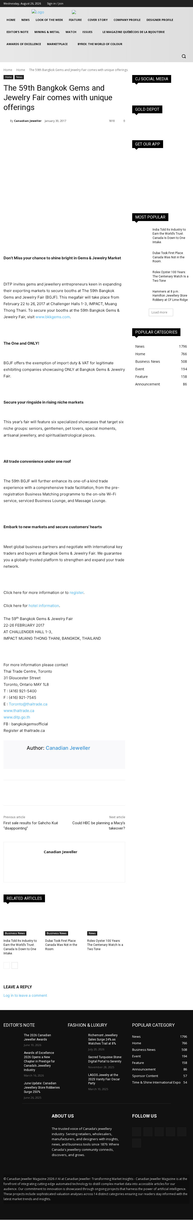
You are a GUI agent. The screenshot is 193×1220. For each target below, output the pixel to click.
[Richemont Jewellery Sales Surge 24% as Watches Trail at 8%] (76, 1039)
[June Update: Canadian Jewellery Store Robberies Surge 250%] (12, 1087)
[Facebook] (166, 4)
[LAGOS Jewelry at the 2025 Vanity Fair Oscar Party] (76, 1079)
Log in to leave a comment (25, 995)
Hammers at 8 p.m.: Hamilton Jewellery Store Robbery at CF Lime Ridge (170, 296)
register (76, 592)
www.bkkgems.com (52, 316)
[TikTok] (170, 1131)
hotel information (44, 605)
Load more (159, 312)
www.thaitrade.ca (19, 710)
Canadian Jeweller (27, 121)
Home (8, 70)
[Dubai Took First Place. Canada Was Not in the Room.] (64, 922)
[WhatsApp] (63, 134)
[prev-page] (7, 965)
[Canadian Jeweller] (7, 120)
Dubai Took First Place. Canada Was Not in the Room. (61, 945)
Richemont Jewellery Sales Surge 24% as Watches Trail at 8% (103, 1039)
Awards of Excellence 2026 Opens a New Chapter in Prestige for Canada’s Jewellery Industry (39, 1061)
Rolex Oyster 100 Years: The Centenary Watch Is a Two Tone (105, 945)
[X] (179, 4)
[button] (183, 56)
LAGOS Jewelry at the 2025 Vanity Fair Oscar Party (104, 1079)
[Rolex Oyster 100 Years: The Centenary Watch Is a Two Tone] (106, 922)
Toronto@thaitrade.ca (28, 704)
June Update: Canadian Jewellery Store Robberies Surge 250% (42, 1088)
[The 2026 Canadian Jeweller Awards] (12, 1039)
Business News (15, 933)
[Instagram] (173, 4)
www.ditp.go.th (17, 717)
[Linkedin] (159, 1131)
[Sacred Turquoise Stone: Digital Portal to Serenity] (76, 1061)
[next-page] (15, 965)
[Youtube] (186, 4)
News (19, 77)
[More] (74, 134)
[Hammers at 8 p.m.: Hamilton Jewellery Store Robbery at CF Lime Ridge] (140, 296)
